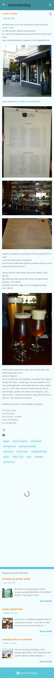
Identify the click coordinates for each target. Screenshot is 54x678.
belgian (6, 441)
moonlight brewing (39, 451)
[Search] (50, 5)
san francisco (9, 462)
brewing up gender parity (16, 579)
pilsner (6, 457)
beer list (17, 101)
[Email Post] (3, 436)
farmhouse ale (9, 446)
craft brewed (35, 441)
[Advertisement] (27, 544)
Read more (46, 601)
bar (38, 101)
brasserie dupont (20, 441)
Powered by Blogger (28, 673)
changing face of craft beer (17, 639)
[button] (50, 14)
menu (27, 101)
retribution (38, 457)
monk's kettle (8, 28)
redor (29, 457)
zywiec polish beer (12, 609)
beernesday (19, 5)
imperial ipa (8, 451)
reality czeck (17, 457)
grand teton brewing (27, 446)
